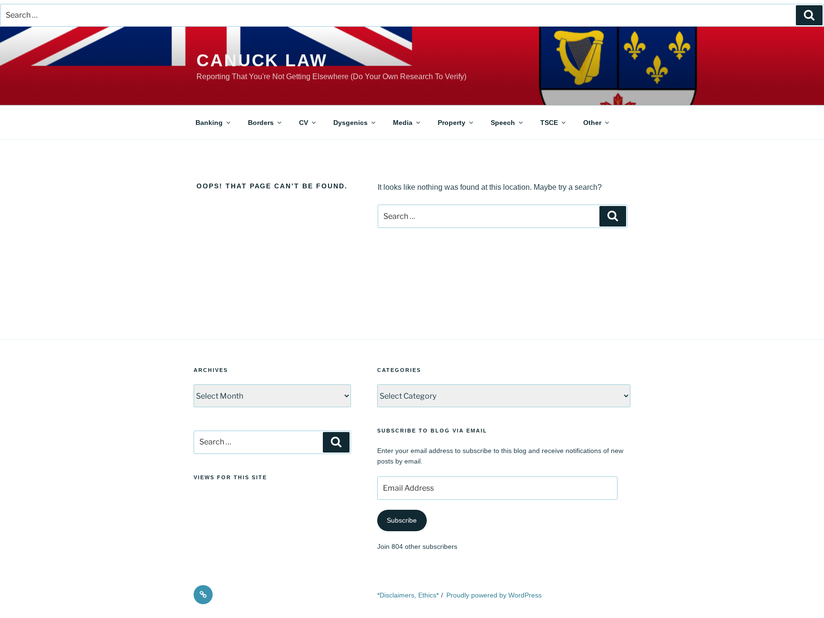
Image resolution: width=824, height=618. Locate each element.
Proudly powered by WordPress (494, 595)
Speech (503, 122)
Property (451, 122)
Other (592, 122)
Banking (209, 122)
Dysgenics (350, 122)
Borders (261, 122)
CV (303, 122)
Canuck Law (262, 60)
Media (402, 122)
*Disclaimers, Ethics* (408, 595)
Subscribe (402, 520)
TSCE (549, 122)
